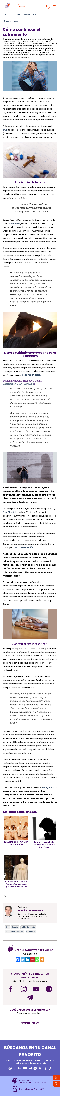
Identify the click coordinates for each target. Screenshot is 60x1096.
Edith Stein (14, 223)
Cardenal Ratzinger (18, 384)
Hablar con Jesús (28, 927)
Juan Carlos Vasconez (15, 931)
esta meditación (31, 374)
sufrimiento (30, 931)
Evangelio (47, 787)
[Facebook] (18, 959)
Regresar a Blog (11, 21)
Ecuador (15, 927)
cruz (5, 129)
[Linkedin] (27, 959)
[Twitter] (23, 959)
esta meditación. (24, 547)
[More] (42, 959)
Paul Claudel (9, 512)
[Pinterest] (32, 959)
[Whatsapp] (37, 959)
